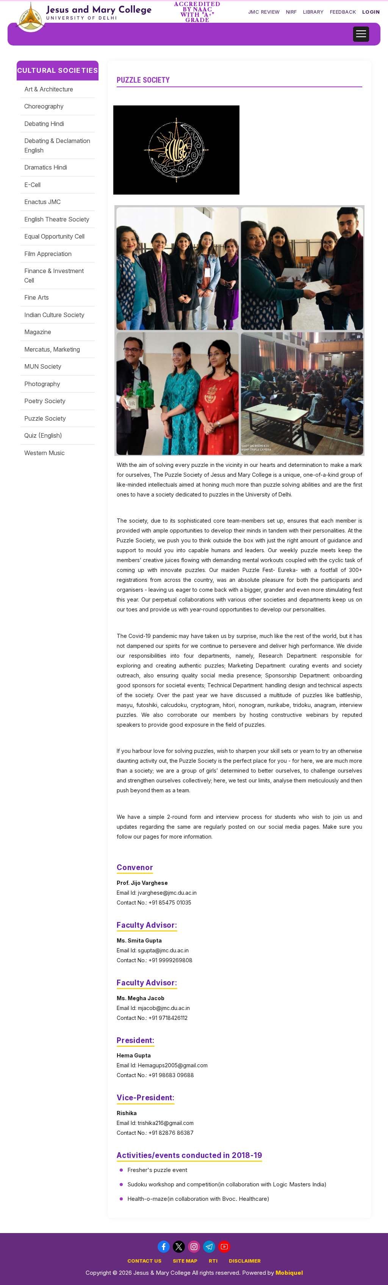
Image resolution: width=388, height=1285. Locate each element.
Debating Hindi (44, 123)
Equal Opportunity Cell (54, 236)
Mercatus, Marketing (52, 349)
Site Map (185, 1261)
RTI (213, 1261)
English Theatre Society (56, 219)
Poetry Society (45, 401)
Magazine (37, 332)
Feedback (343, 12)
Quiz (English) (43, 435)
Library (313, 12)
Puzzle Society (45, 418)
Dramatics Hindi (45, 167)
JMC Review (264, 12)
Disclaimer (245, 1261)
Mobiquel (289, 1272)
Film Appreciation (48, 254)
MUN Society (42, 366)
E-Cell (32, 185)
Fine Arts (36, 297)
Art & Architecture (48, 89)
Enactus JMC (42, 202)
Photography (42, 384)
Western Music (44, 453)
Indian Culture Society (54, 315)
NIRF (291, 12)
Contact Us (144, 1261)
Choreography (44, 106)
